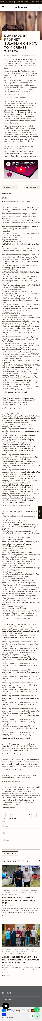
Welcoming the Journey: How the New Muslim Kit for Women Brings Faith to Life (20, 960)
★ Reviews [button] (40, 513)
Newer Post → (32, 187)
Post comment (10, 853)
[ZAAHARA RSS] (39, 860)
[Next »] (34, 815)
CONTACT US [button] (6, 1000)
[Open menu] (5, 7)
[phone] (37, 1009)
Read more (5, 916)
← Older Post (9, 187)
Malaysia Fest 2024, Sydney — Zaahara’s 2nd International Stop (19, 900)
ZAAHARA (7, 1018)
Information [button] (7, 993)
